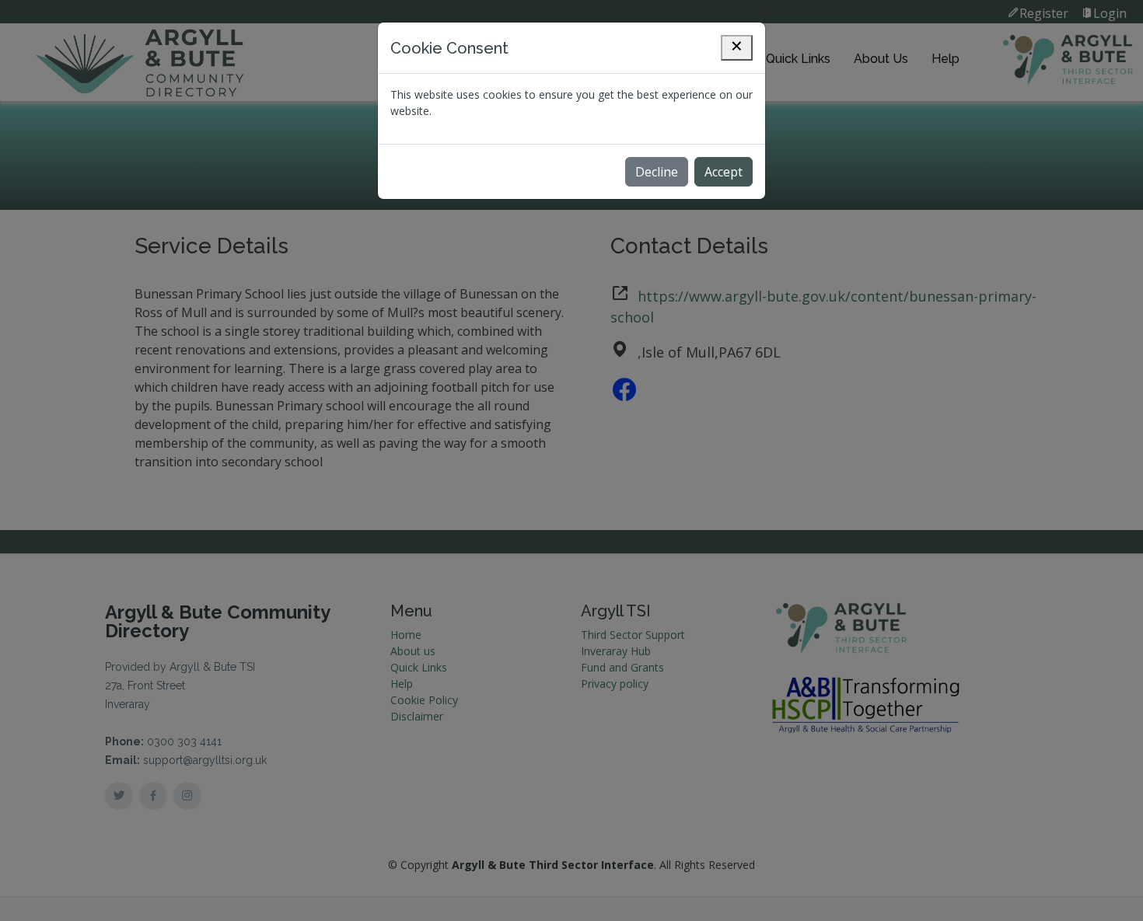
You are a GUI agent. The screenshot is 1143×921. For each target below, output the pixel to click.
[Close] (737, 48)
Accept (723, 171)
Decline (656, 171)
